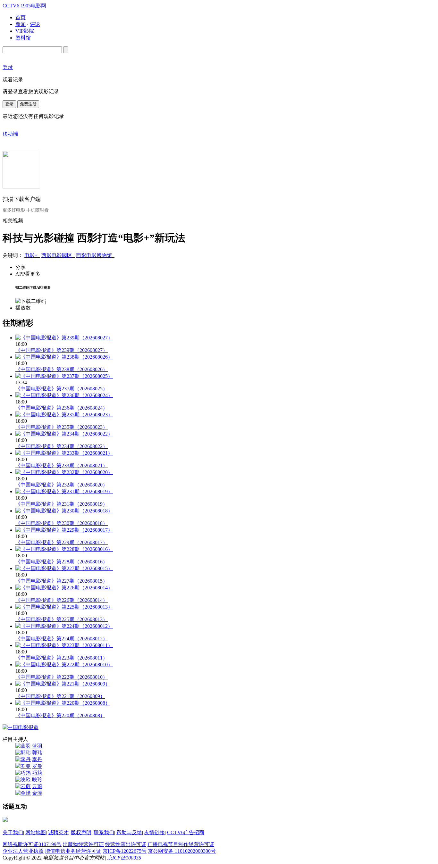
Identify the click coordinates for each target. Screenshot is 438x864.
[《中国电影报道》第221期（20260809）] (62, 683)
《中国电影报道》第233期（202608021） (61, 465)
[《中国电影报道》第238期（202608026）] (64, 357)
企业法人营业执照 (23, 851)
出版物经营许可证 (83, 844)
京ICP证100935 (124, 857)
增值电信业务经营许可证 (73, 851)
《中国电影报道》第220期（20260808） (60, 715)
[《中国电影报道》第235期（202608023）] (64, 414)
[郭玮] (23, 752)
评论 (35, 24)
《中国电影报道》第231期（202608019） (61, 504)
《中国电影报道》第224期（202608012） (61, 638)
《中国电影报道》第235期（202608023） (61, 427)
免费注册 (28, 104)
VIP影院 (24, 31)
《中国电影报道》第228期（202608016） (61, 561)
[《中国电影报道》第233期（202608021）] (64, 453)
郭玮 (37, 752)
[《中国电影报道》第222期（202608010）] (64, 664)
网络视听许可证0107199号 (32, 844)
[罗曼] (23, 766)
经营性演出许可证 (125, 844)
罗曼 (37, 766)
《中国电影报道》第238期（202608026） (61, 369)
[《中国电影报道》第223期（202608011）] (64, 645)
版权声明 (81, 832)
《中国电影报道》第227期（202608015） (61, 581)
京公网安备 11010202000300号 (182, 851)
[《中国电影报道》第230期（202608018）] (64, 510)
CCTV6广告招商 (185, 832)
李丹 (37, 759)
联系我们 (104, 832)
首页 (20, 17)
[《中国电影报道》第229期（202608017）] (64, 530)
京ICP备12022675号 (125, 851)
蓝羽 (37, 746)
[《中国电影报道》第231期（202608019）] (64, 491)
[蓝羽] (23, 746)
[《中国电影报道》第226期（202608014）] (64, 587)
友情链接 (154, 832)
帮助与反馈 (129, 832)
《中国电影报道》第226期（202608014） (61, 600)
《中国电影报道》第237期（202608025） (61, 388)
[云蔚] (23, 786)
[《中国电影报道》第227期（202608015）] (64, 568)
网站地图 (35, 832)
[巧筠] (23, 773)
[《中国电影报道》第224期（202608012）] (64, 626)
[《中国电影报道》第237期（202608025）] (64, 376)
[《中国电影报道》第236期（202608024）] (64, 395)
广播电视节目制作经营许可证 (180, 844)
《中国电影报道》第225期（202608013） (61, 619)
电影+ (32, 255)
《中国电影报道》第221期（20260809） (60, 696)
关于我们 (13, 832)
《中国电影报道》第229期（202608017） (61, 542)
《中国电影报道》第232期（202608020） (61, 484)
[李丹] (23, 759)
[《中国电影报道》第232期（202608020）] (64, 472)
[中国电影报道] (20, 727)
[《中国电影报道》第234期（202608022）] (64, 433)
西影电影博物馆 (95, 255)
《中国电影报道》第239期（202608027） (61, 350)
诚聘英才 (58, 832)
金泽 (37, 793)
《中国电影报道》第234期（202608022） (61, 446)
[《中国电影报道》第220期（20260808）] (62, 703)
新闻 (20, 24)
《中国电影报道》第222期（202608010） (61, 677)
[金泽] (23, 793)
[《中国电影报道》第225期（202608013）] (64, 607)
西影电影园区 (58, 255)
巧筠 (37, 773)
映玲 (37, 779)
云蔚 (37, 786)
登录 (9, 104)
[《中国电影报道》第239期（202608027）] (64, 337)
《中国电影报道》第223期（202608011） (61, 657)
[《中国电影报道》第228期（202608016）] (64, 549)
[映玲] (23, 779)
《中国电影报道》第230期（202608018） (61, 523)
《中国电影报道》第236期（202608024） (61, 408)
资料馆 (23, 37)
